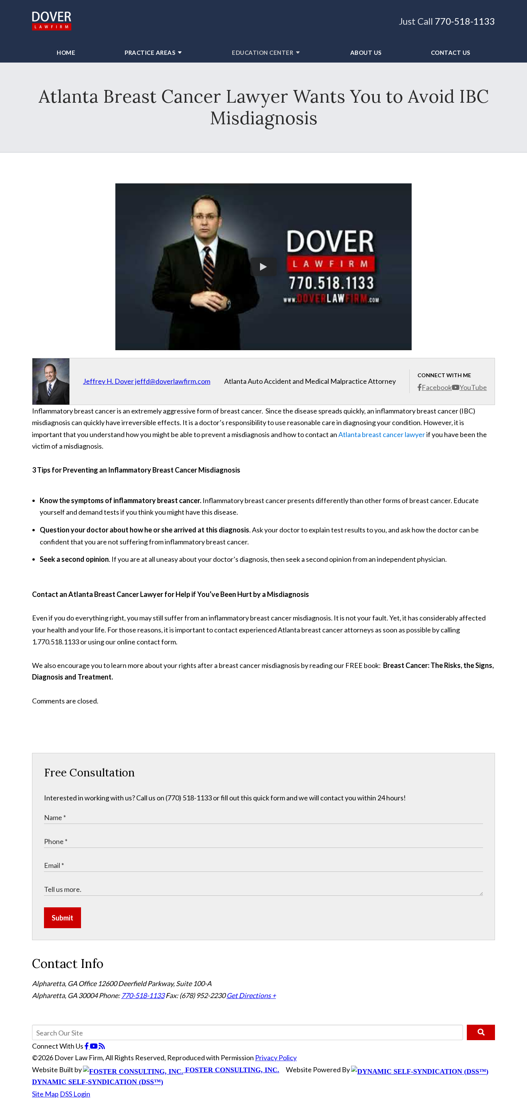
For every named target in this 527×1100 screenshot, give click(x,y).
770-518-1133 (465, 21)
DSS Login (75, 1094)
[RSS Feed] (102, 1046)
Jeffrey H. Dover (108, 381)
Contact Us (450, 52)
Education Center (262, 52)
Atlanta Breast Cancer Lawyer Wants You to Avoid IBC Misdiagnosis (264, 107)
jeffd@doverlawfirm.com (172, 381)
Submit (62, 918)
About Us (366, 52)
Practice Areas (150, 52)
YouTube (473, 387)
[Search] (481, 1032)
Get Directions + (251, 995)
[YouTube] (94, 1046)
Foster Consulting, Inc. (231, 1070)
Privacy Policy (276, 1057)
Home (66, 52)
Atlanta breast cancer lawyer (381, 434)
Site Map (45, 1094)
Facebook (437, 387)
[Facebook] (87, 1046)
